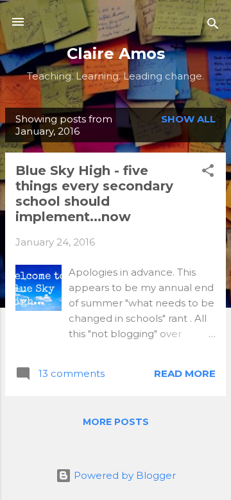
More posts (116, 422)
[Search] (213, 26)
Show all (188, 119)
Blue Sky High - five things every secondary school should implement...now (94, 193)
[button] (208, 173)
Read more (185, 373)
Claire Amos (116, 53)
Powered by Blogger (123, 475)
